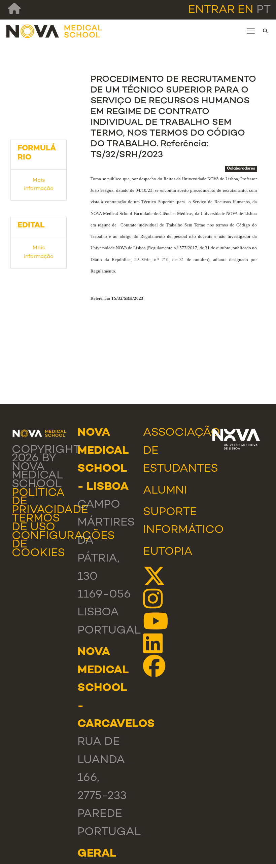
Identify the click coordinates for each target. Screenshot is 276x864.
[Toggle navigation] (251, 31)
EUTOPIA (168, 552)
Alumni (165, 491)
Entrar (211, 10)
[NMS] (54, 31)
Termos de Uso (36, 523)
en (245, 10)
